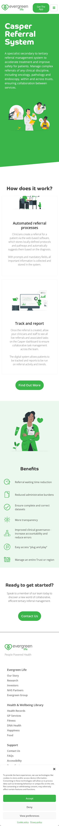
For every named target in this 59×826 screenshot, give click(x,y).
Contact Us (13, 751)
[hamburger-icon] (53, 8)
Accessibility (14, 760)
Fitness (11, 720)
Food (10, 735)
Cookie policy (23, 822)
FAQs (10, 756)
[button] (54, 769)
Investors (12, 685)
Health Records (16, 711)
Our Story (13, 675)
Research (12, 680)
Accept (29, 798)
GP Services (14, 715)
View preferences (29, 815)
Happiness (13, 730)
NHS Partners (15, 690)
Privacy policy (36, 822)
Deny (29, 807)
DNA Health (14, 725)
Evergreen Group (17, 695)
